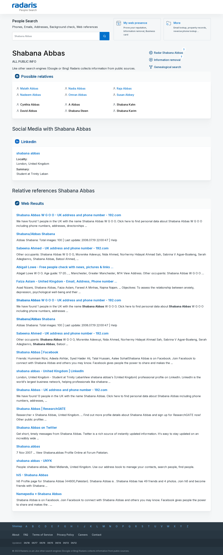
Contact (96, 534)
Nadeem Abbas (30, 94)
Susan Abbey (125, 94)
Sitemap (17, 526)
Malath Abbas (29, 88)
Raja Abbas (124, 88)
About (15, 534)
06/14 (58, 543)
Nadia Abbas (76, 88)
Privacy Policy (65, 534)
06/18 (27, 543)
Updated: (17, 543)
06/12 (74, 543)
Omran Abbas (77, 94)
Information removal (167, 60)
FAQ (26, 534)
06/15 (50, 543)
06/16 (42, 543)
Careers (83, 534)
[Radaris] (24, 5)
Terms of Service (42, 534)
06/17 (34, 543)
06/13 (66, 543)
